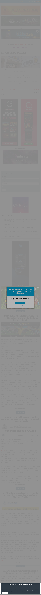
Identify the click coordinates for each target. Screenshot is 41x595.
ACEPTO (5, 592)
